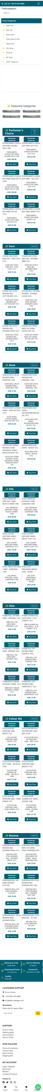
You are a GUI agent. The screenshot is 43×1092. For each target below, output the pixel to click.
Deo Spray (9, 48)
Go (38, 1013)
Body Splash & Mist (13, 39)
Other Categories (12, 62)
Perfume (9, 53)
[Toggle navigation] (38, 4)
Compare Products (10, 1074)
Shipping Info (8, 1056)
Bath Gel (9, 30)
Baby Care (9, 25)
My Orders (7, 1069)
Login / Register (9, 1066)
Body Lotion (10, 35)
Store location (8, 1035)
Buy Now (13, 164)
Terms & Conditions (10, 1048)
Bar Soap (9, 57)
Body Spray (10, 44)
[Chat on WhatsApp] (38, 1087)
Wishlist (6, 1071)
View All (34, 132)
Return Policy (8, 1053)
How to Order (8, 1030)
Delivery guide (8, 1032)
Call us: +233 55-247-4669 (14, 4)
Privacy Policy (8, 1051)
